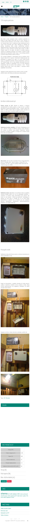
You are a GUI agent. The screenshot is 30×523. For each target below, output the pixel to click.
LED (11, 494)
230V (18, 494)
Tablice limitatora (4, 515)
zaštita (8, 495)
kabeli (4, 497)
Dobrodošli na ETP (5, 513)
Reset (9, 481)
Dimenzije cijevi (4, 510)
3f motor (12, 497)
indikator (15, 494)
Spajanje (8, 497)
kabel (18, 495)
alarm (21, 495)
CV (11, 2)
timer (2, 497)
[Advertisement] (15, 423)
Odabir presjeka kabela (6, 508)
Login (3, 2)
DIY (16, 495)
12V (4, 398)
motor (21, 494)
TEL (27, 495)
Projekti (6, 16)
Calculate (4, 481)
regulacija (13, 495)
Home (2, 16)
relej (2, 495)
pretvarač (25, 494)
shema (4, 493)
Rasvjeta (8, 398)
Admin (7, 2)
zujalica (24, 495)
